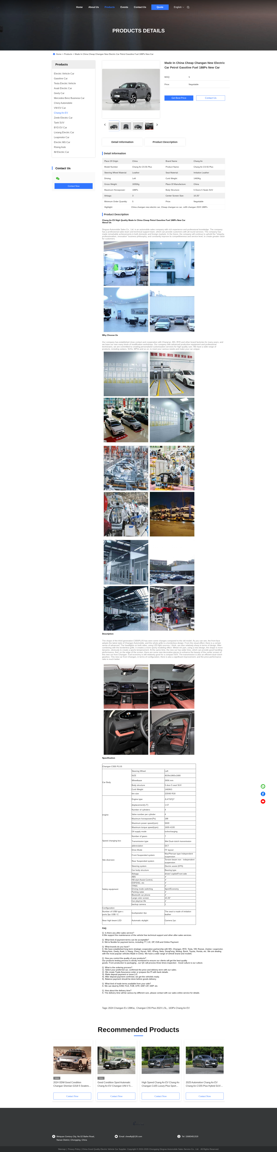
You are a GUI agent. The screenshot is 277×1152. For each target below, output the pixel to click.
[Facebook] (263, 794)
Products (110, 7)
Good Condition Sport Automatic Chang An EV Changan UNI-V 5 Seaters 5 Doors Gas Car (114, 1084)
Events (124, 7)
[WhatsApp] (263, 786)
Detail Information (122, 142)
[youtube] (263, 801)
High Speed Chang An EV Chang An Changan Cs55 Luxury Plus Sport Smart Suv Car (160, 1084)
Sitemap (61, 1149)
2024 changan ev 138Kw (121, 1008)
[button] (57, 1067)
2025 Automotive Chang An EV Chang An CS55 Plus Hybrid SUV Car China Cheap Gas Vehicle (203, 1084)
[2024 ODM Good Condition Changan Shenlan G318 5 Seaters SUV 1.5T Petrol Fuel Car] (72, 1060)
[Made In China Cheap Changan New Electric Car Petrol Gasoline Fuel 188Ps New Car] (131, 89)
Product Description (165, 142)
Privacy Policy (74, 1149)
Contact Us (140, 7)
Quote (160, 7)
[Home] (56, 7)
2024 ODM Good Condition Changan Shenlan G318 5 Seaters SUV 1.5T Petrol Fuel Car (71, 1084)
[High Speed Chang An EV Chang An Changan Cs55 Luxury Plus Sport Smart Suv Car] (160, 1060)
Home (79, 7)
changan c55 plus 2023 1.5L (151, 1008)
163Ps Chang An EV (179, 1008)
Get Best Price (179, 98)
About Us (93, 7)
